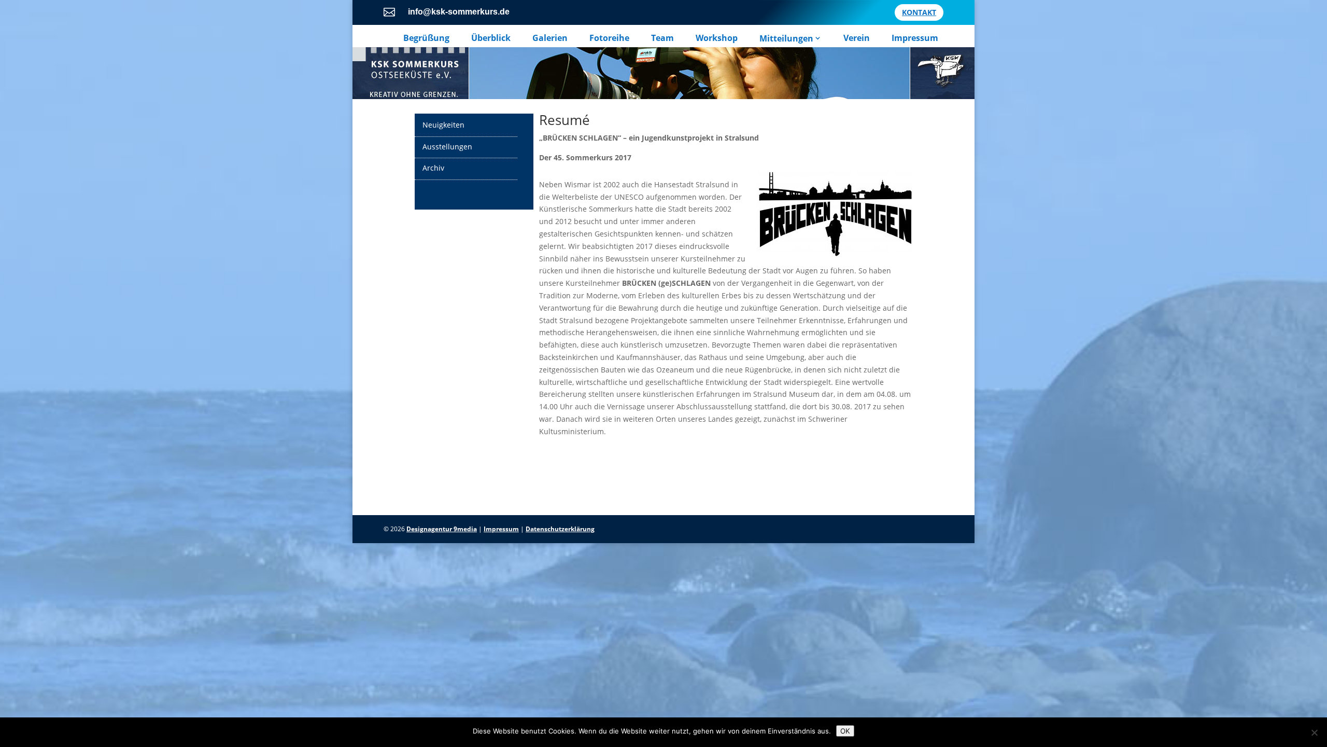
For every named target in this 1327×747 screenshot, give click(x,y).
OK (845, 731)
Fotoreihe (609, 38)
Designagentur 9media (441, 528)
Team (662, 38)
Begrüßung (426, 38)
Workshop (717, 38)
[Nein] (1314, 732)
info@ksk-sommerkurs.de (459, 11)
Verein (856, 38)
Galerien (550, 38)
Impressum (915, 38)
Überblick (491, 38)
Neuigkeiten (443, 125)
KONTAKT (919, 12)
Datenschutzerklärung (560, 528)
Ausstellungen (447, 146)
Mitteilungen (786, 38)
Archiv (433, 168)
